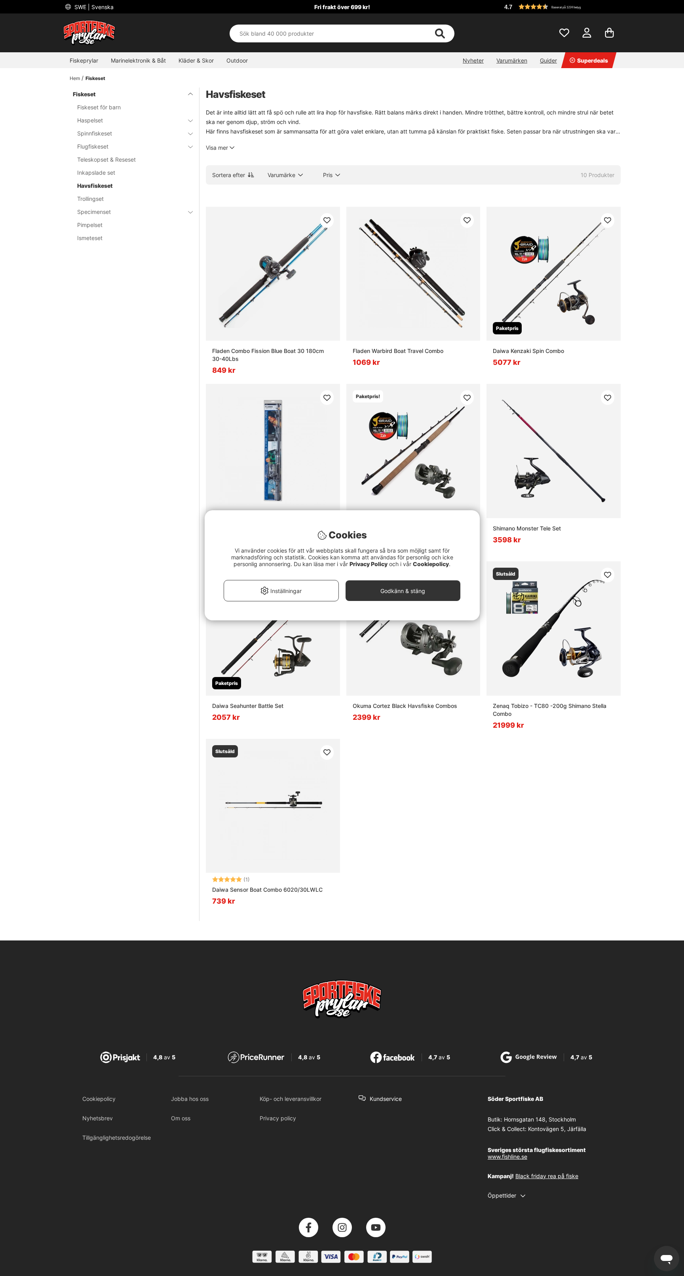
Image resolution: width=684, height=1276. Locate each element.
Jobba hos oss (190, 1098)
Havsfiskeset (95, 185)
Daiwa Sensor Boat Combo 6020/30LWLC (267, 889)
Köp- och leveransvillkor (290, 1098)
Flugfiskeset (92, 146)
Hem (75, 78)
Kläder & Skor (196, 60)
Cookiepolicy (99, 1098)
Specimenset (94, 211)
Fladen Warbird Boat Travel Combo (398, 350)
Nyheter (473, 60)
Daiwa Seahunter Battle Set (247, 705)
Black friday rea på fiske (546, 1176)
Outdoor (237, 60)
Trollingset (90, 198)
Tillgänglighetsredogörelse (116, 1137)
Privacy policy (278, 1118)
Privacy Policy (369, 564)
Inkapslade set (96, 172)
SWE (93, 7)
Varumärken (511, 60)
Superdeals (592, 60)
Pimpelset (90, 224)
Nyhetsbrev (97, 1118)
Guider (548, 60)
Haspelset (90, 120)
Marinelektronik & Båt (138, 60)
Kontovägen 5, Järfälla (557, 1128)
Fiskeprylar (84, 60)
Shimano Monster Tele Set (527, 528)
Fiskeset (95, 78)
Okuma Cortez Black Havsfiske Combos (405, 705)
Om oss (180, 1118)
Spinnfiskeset (94, 133)
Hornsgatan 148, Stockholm (540, 1119)
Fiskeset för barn (99, 107)
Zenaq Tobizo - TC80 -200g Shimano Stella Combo (549, 709)
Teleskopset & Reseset (106, 159)
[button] (561, 6)
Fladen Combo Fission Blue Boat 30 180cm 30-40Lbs (268, 354)
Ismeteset (90, 238)
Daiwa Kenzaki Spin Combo (528, 350)
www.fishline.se (507, 1156)
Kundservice (386, 1098)
